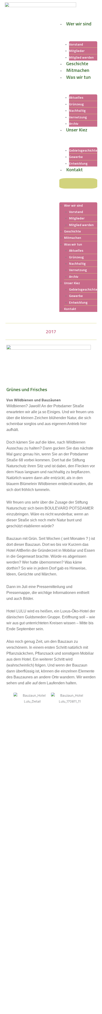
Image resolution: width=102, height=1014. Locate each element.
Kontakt (74, 169)
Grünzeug (76, 104)
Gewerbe (76, 156)
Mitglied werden (81, 224)
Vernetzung (78, 117)
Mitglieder (77, 50)
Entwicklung (78, 302)
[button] (78, 183)
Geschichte (77, 63)
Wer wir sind (78, 23)
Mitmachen (77, 70)
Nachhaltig (77, 110)
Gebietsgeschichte (83, 150)
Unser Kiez (76, 129)
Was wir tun (78, 77)
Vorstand (76, 44)
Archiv (73, 276)
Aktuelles (76, 97)
